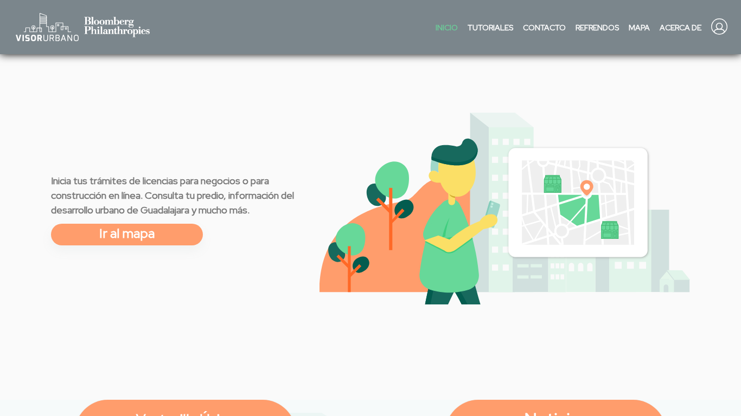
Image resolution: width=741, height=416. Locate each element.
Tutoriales (490, 27)
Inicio (447, 27)
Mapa (639, 27)
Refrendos (597, 27)
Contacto (544, 27)
